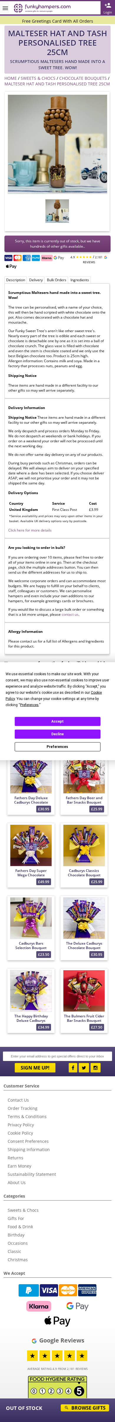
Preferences (57, 747)
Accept (57, 721)
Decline (57, 734)
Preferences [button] (29, 705)
